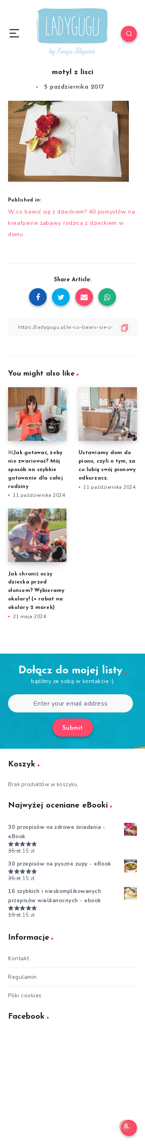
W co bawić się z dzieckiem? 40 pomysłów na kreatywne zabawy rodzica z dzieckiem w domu (71, 223)
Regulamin (22, 977)
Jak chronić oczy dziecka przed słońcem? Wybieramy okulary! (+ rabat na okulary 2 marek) (36, 590)
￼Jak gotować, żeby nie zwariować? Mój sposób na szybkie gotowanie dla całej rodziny (35, 469)
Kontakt (18, 958)
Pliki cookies (25, 995)
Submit (72, 728)
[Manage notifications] (126, 1126)
